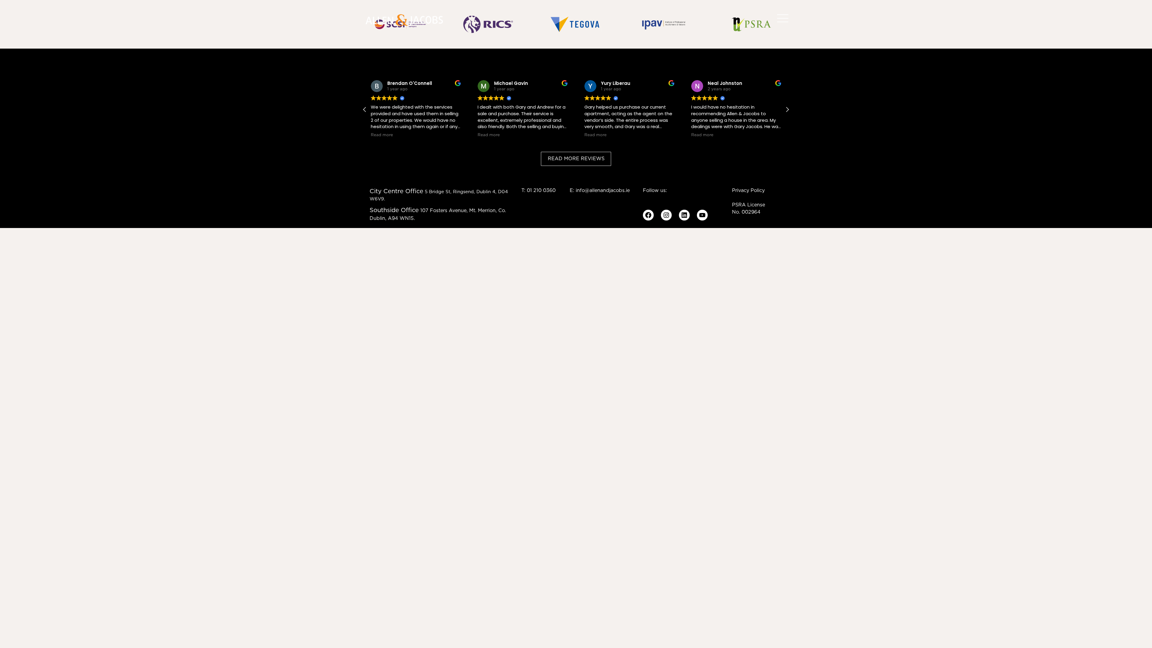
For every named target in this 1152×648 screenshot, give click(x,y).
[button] (787, 109)
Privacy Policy (748, 190)
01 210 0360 (541, 190)
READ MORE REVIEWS (576, 158)
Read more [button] (382, 135)
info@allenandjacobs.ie (603, 190)
